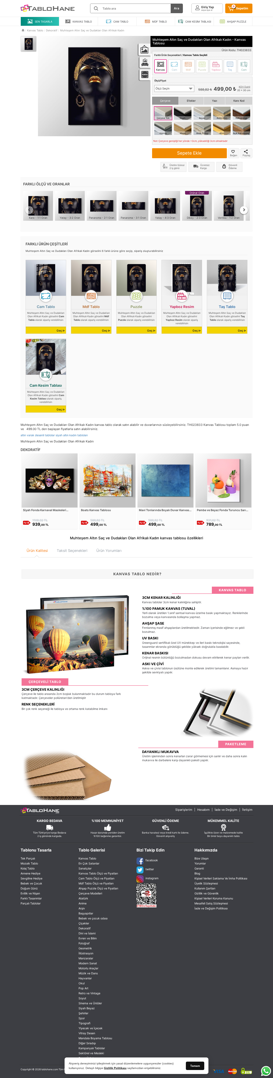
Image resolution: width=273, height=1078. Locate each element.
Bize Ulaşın (201, 858)
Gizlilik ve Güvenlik (206, 893)
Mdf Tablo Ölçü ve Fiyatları (96, 883)
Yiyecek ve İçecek (91, 1028)
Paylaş (246, 155)
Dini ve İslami (87, 933)
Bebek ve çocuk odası (93, 918)
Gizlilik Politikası (115, 1068)
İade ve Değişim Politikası (211, 908)
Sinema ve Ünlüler (90, 1003)
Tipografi (84, 1023)
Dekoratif (85, 928)
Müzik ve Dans (88, 973)
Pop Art (83, 988)
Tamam (195, 1065)
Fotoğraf (84, 943)
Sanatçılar (85, 868)
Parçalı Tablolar (31, 903)
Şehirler (83, 1013)
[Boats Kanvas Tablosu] (108, 480)
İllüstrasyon (86, 953)
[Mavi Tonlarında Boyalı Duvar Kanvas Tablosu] (165, 480)
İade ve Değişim (226, 810)
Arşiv (82, 908)
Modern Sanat (88, 963)
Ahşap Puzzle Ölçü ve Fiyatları (98, 888)
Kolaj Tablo (28, 868)
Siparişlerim (183, 810)
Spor (82, 1018)
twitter (149, 869)
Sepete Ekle (189, 153)
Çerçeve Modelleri (90, 893)
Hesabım (203, 810)
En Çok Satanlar (89, 863)
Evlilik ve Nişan (30, 893)
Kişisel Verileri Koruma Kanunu (213, 898)
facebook (151, 860)
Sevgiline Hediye (31, 878)
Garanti (199, 868)
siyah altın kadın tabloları (72, 435)
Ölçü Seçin (162, 88)
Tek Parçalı (28, 858)
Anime (83, 903)
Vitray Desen (87, 1033)
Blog (197, 873)
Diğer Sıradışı (87, 1043)
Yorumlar (200, 863)
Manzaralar (86, 958)
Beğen (233, 155)
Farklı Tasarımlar (31, 898)
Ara (176, 8)
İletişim (247, 810)
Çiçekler (84, 923)
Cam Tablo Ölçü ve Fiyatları (96, 878)
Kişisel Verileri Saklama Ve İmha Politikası (220, 878)
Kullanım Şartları (204, 888)
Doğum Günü (29, 888)
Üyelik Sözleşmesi (206, 883)
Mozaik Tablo (29, 863)
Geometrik (85, 948)
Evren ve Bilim (88, 938)
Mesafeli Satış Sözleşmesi (211, 903)
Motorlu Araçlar (88, 968)
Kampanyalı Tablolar (92, 1048)
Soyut (82, 998)
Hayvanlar (85, 978)
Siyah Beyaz (87, 1008)
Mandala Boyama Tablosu (95, 1038)
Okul (82, 983)
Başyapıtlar (86, 913)
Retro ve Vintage (89, 993)
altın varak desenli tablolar (38, 435)
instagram (151, 878)
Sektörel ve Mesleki (91, 1053)
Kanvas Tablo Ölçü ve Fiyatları (98, 873)
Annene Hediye (30, 873)
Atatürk (83, 898)
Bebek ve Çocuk (31, 883)
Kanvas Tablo (87, 858)
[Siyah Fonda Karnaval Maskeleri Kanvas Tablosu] (50, 480)
